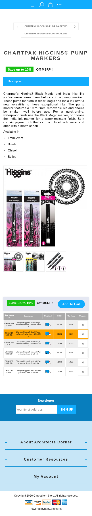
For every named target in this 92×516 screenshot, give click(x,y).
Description (15, 81)
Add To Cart (71, 304)
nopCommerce (53, 508)
